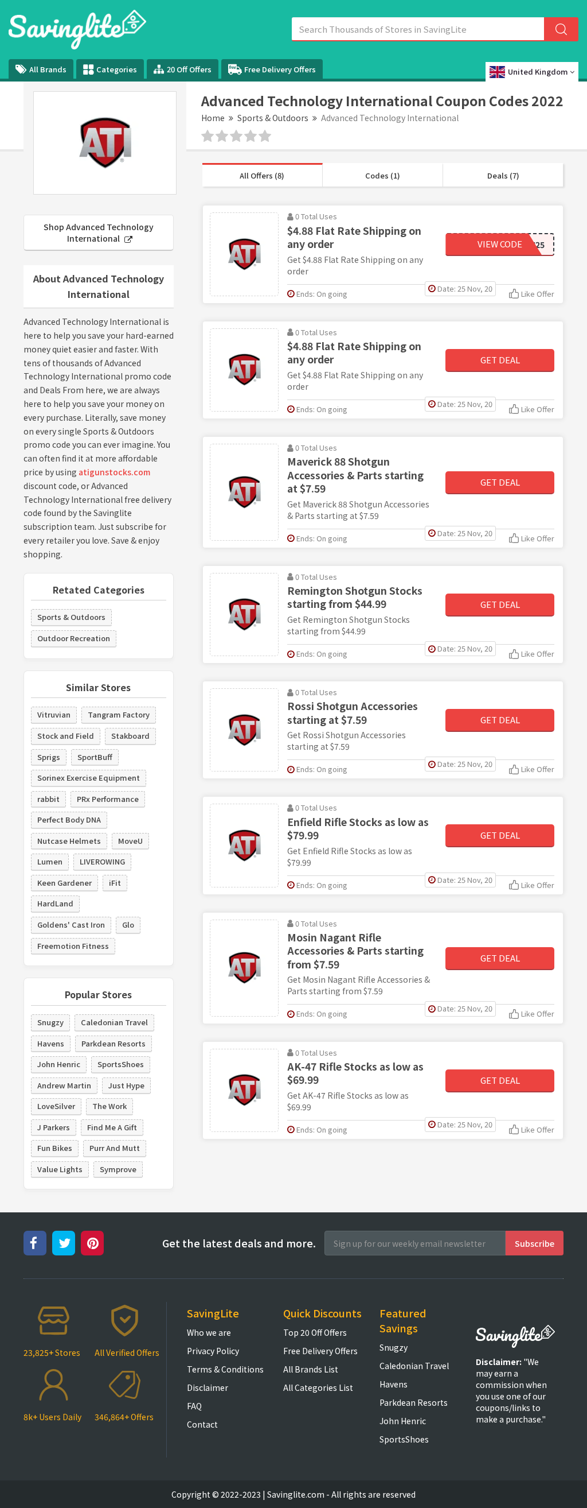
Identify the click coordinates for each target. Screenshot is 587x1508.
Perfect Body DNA (69, 819)
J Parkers (53, 1127)
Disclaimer (207, 1387)
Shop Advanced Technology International (99, 232)
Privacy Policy (213, 1350)
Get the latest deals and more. (239, 1243)
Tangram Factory (119, 714)
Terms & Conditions (225, 1369)
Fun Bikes (54, 1147)
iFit (115, 882)
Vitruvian (54, 714)
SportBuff (94, 756)
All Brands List (310, 1369)
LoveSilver (56, 1105)
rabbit (48, 798)
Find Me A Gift (112, 1127)
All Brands (47, 69)
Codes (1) (382, 175)
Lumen (49, 861)
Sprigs (48, 756)
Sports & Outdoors (272, 117)
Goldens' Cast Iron (71, 924)
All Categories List (318, 1387)
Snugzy (50, 1022)
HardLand (55, 903)
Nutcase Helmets (69, 840)
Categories (116, 69)
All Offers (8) (262, 175)
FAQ (194, 1406)
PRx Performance (108, 798)
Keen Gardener (64, 882)
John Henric (58, 1064)
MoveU (130, 840)
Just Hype (126, 1085)
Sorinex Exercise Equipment (88, 777)
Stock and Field (65, 735)
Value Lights (60, 1169)
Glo (128, 924)
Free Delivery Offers (280, 69)
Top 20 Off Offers (315, 1332)
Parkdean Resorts (113, 1043)
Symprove (118, 1169)
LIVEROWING (102, 861)
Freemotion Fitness (73, 945)
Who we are (209, 1332)
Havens (50, 1043)
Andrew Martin (64, 1085)
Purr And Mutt (114, 1147)
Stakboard (130, 735)
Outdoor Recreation (73, 638)
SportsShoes (120, 1064)
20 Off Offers (189, 69)
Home (213, 117)
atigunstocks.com (114, 472)
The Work (109, 1105)
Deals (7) (503, 175)
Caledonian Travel (114, 1022)
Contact (202, 1424)
